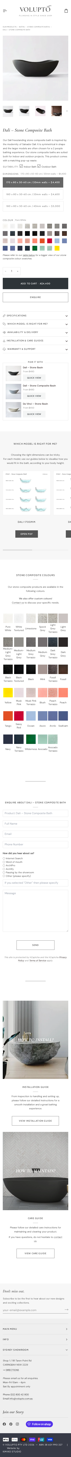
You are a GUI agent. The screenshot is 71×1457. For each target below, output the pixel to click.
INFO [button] (6, 1339)
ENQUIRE (35, 297)
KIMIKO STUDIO (12, 1451)
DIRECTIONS (12, 1370)
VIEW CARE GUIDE (36, 1253)
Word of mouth (14, 861)
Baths (22, 27)
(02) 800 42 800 (20, 1394)
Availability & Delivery (22, 332)
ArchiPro (10, 865)
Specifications (17, 315)
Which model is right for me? (27, 323)
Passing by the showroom (20, 872)
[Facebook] (4, 1424)
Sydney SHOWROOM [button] (16, 1349)
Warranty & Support (21, 349)
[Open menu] (8, 11)
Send (35, 945)
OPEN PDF (27, 534)
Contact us (18, 602)
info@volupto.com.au (21, 1398)
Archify (10, 869)
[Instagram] (17, 1424)
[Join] (65, 1309)
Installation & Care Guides (25, 340)
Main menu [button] (10, 1329)
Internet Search (14, 858)
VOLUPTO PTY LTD (16, 1444)
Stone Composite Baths (38, 27)
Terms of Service (37, 960)
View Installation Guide (35, 1120)
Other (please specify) (18, 876)
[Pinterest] (10, 1424)
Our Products (10, 27)
